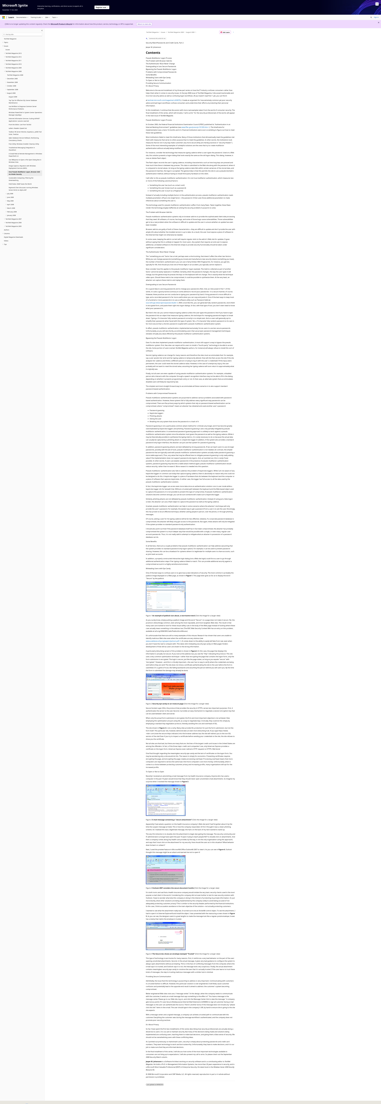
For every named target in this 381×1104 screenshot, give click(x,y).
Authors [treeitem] (6, 230)
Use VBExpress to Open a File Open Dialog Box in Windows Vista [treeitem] (25, 161)
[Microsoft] (3, 17)
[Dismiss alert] (377, 4)
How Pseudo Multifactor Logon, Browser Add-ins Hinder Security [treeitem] (24, 173)
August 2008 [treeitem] (13, 97)
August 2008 (190, 32)
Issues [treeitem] (8, 50)
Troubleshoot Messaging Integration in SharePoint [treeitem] (22, 149)
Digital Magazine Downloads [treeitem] (13, 237)
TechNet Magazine (152, 32)
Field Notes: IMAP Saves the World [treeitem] (20, 184)
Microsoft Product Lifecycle (61, 24)
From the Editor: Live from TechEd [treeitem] (20, 125)
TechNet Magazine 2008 (176, 32)
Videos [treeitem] (6, 241)
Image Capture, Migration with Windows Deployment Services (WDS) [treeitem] (22, 167)
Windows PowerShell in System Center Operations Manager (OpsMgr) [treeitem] (25, 114)
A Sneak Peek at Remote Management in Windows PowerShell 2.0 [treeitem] (25, 155)
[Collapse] (42, 30)
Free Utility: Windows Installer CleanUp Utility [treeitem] (24, 144)
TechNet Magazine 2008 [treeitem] (15, 75)
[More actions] (233, 32)
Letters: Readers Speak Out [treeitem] (18, 128)
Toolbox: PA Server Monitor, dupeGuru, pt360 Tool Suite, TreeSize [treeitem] (25, 133)
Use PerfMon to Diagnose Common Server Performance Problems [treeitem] (23, 107)
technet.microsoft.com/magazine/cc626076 (164, 100)
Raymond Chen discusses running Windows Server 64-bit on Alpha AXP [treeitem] (23, 189)
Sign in (376, 17)
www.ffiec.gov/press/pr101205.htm (194, 127)
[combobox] (22, 34)
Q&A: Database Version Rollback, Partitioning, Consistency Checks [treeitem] (24, 139)
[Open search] (371, 17)
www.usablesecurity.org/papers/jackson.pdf (162, 641)
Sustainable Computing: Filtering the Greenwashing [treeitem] (21, 179)
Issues (163, 32)
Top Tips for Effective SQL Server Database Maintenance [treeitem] (23, 101)
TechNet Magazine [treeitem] (10, 39)
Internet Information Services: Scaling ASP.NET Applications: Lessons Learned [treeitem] (24, 120)
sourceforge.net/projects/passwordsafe (161, 303)
